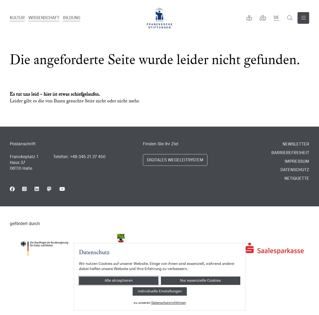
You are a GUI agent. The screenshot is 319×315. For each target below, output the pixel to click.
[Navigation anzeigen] (303, 18)
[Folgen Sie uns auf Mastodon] (49, 189)
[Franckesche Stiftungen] (159, 17)
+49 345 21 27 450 (88, 156)
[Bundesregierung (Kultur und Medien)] (44, 248)
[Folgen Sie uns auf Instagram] (24, 189)
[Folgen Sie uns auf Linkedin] (37, 189)
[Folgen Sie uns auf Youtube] (61, 189)
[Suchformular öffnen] (290, 18)
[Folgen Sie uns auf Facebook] (12, 189)
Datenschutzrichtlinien (168, 303)
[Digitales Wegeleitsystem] (263, 18)
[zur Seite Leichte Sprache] (249, 18)
